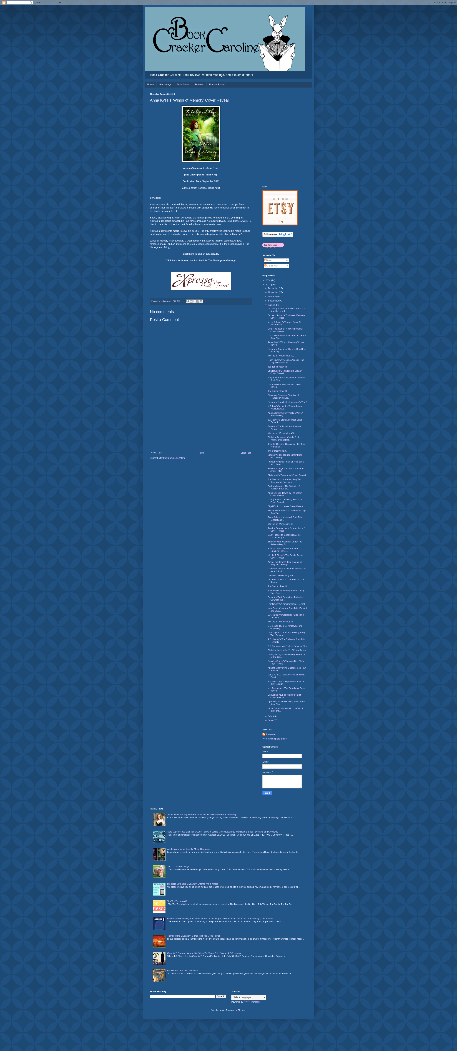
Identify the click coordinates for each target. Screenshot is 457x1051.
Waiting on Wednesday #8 (280, 621)
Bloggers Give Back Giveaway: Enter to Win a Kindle (192, 884)
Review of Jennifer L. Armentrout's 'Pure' (287, 402)
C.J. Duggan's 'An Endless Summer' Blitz (287, 646)
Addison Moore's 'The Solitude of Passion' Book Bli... (284, 487)
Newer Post (156, 453)
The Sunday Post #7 (277, 451)
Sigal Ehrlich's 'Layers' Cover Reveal (285, 506)
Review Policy (217, 84)
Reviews (199, 84)
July (270, 716)
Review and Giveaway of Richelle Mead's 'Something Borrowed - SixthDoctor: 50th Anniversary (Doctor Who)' (220, 918)
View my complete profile (274, 739)
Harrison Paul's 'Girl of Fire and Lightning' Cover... (283, 549)
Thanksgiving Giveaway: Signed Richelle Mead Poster (193, 936)
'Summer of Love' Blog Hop (281, 575)
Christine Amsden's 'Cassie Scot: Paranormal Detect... (283, 438)
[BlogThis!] (191, 301)
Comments (272, 266)
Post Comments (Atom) (174, 458)
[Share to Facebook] (197, 301)
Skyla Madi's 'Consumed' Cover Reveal (287, 475)
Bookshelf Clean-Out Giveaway (182, 970)
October (272, 296)
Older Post (246, 453)
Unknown (270, 734)
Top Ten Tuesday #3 (177, 901)
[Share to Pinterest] (201, 301)
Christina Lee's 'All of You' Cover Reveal (287, 650)
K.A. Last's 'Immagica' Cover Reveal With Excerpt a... (285, 407)
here (191, 254)
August (271, 305)
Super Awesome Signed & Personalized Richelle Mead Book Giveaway (201, 814)
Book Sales (183, 84)
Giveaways (165, 84)
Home (150, 84)
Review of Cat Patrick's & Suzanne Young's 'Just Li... (284, 427)
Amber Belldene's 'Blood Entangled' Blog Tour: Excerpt (285, 563)
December (273, 288)
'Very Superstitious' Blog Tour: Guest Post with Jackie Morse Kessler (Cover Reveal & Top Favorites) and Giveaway (222, 832)
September (273, 301)
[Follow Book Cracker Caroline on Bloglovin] (277, 236)
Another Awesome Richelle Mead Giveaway (188, 849)
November (273, 292)
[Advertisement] (201, 425)
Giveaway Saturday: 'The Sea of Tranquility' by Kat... (283, 396)
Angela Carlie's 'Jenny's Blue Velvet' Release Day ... (285, 414)
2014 (268, 280)
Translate (255, 1002)
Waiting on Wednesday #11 (281, 355)
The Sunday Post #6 (277, 586)
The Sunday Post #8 (277, 391)
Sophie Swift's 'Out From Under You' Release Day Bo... (285, 542)
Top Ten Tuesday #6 (277, 367)
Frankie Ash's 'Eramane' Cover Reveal (286, 604)
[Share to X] (194, 301)
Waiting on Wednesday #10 (281, 433)
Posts (269, 260)
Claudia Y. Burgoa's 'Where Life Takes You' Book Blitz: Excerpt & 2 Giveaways (204, 953)
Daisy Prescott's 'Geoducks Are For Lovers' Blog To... (284, 536)
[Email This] (187, 301)
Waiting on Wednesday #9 (280, 524)
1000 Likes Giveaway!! (178, 866)
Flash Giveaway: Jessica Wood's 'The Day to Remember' (286, 361)
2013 (268, 284)
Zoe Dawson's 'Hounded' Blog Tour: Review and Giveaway (285, 480)
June (270, 720)
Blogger (241, 1010)
